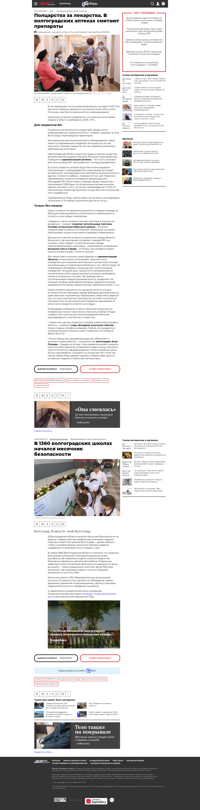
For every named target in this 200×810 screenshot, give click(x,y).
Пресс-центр (118, 761)
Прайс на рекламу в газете (74, 761)
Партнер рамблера (75, 800)
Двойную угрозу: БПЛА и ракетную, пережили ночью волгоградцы (144, 53)
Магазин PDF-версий (135, 761)
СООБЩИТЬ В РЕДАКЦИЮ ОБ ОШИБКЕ (105, 763)
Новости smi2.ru (43, 431)
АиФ (109, 93)
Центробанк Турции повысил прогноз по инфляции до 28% (145, 152)
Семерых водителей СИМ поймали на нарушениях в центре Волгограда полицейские (60, 705)
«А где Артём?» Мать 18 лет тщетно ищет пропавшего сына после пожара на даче (149, 473)
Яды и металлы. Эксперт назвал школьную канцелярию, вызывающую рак (147, 107)
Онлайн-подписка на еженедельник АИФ (69, 763)
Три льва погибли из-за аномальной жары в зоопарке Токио (148, 170)
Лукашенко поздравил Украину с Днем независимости (147, 179)
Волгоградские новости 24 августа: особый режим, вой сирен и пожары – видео (144, 20)
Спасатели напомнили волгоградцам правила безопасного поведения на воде (80, 632)
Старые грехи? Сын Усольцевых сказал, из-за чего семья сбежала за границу (149, 90)
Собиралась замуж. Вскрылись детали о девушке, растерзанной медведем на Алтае (148, 99)
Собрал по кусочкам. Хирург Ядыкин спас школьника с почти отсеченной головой (150, 81)
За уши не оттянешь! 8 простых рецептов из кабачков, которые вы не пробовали (150, 455)
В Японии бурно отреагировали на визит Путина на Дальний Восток (148, 143)
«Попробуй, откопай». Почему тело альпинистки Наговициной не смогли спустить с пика (149, 116)
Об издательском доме (99, 761)
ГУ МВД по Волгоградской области (49, 518)
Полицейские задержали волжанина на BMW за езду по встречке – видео (59, 714)
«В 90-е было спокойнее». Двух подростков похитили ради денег (148, 490)
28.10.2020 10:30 (40, 11)
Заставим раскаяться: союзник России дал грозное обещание (146, 161)
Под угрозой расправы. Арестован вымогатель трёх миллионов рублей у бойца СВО (144, 31)
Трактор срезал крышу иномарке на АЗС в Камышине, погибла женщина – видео (144, 42)
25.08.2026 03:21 (40, 439)
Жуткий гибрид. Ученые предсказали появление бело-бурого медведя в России (150, 464)
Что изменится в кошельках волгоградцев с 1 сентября (144, 63)
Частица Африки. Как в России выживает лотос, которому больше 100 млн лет (149, 125)
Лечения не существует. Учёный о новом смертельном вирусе (148, 481)
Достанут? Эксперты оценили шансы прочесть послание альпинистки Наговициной (150, 446)
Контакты (56, 761)
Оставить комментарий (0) (100, 369)
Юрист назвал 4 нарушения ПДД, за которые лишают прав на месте (103, 713)
